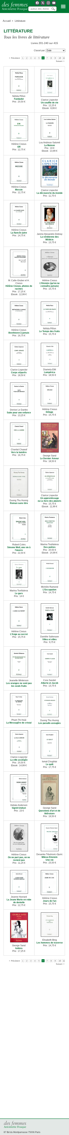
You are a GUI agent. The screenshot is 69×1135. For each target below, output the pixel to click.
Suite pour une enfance (19, 412)
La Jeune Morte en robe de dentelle (19, 901)
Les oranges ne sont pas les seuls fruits (19, 684)
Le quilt (49, 764)
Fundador (19, 99)
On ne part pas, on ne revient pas (19, 858)
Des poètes (50, 547)
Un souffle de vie (49, 102)
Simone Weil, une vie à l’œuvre (19, 548)
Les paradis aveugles (49, 723)
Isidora (18, 948)
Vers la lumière (19, 452)
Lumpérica (49, 372)
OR (19, 147)
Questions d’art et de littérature (49, 812)
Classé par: (39, 50)
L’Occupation (49, 589)
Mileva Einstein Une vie (49, 858)
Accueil (7, 20)
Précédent (15, 58)
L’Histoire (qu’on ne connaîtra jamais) (50, 284)
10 (60, 58)
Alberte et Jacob (49, 683)
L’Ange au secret (19, 634)
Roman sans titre (19, 503)
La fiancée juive (19, 232)
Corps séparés (19, 372)
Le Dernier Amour (49, 458)
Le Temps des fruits (49, 331)
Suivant (59, 61)
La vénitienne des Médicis (49, 238)
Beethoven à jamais (18, 332)
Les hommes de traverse (49, 942)
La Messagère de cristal (18, 722)
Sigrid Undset (19, 808)
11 (64, 58)
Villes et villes (49, 639)
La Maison (49, 145)
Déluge (49, 412)
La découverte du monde (50, 193)
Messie (19, 189)
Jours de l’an (49, 901)
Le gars (19, 593)
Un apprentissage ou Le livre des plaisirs (49, 499)
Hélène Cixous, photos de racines (19, 287)
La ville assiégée (19, 760)
